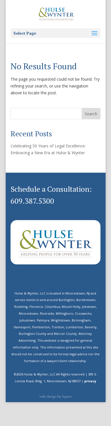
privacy (90, 381)
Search (91, 113)
